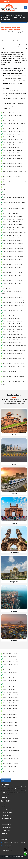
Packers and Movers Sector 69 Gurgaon (12, 150)
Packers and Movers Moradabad (11, 669)
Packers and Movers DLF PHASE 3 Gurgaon (13, 219)
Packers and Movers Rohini (9, 689)
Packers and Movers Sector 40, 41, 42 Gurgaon (14, 300)
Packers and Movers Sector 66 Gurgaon (12, 158)
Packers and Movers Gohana (10, 720)
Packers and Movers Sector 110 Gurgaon (12, 254)
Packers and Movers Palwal (9, 761)
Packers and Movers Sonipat (10, 708)
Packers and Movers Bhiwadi (10, 714)
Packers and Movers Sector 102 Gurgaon (13, 142)
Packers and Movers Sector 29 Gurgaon (12, 163)
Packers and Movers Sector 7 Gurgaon (12, 134)
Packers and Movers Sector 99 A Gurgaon (13, 262)
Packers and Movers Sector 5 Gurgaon (12, 316)
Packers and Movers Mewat (10, 769)
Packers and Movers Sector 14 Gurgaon (12, 235)
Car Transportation (6, 815)
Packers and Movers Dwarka (10, 722)
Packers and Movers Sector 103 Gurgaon (13, 145)
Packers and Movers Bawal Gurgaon (12, 211)
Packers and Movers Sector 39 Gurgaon (12, 353)
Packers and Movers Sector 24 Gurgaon (12, 270)
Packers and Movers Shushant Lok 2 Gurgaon (14, 126)
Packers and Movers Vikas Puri (10, 697)
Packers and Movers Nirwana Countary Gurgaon (15, 232)
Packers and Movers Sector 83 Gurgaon (12, 166)
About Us (4, 807)
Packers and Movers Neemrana (11, 738)
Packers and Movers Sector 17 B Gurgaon (13, 348)
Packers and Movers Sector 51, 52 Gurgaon (13, 302)
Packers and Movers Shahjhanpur (11, 677)
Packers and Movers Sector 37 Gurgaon (12, 321)
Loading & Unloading (6, 827)
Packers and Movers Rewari (10, 725)
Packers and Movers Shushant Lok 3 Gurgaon (14, 129)
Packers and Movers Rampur (10, 672)
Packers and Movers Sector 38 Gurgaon (12, 169)
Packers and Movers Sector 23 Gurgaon (12, 297)
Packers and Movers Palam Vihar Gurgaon (13, 332)
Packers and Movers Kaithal (10, 680)
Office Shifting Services (7, 812)
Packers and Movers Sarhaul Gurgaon (12, 342)
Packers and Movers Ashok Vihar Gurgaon (13, 334)
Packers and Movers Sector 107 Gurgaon (13, 246)
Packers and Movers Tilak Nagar (11, 703)
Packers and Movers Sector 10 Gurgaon (12, 318)
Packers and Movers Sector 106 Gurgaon (13, 243)
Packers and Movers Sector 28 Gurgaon (12, 275)
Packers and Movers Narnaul (10, 728)
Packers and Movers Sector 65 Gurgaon (12, 283)
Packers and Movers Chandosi (10, 758)
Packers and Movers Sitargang (10, 687)
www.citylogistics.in (7, 850)
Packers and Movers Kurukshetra (11, 750)
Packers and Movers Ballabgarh (11, 763)
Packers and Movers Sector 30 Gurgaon (12, 278)
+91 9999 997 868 (7, 845)
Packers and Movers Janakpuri (10, 692)
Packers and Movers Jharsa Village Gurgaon (14, 350)
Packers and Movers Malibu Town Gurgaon (13, 363)
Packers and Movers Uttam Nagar (11, 700)
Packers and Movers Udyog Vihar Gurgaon (13, 131)
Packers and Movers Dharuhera (10, 736)
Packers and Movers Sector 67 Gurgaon (12, 161)
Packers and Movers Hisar (9, 745)
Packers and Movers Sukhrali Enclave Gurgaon (14, 340)
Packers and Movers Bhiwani (10, 717)
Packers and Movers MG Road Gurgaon (12, 118)
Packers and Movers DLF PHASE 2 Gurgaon (13, 216)
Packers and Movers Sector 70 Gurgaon (12, 153)
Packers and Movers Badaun (10, 675)
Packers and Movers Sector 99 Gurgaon (12, 259)
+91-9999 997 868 (7, 1)
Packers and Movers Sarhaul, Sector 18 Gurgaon (14, 345)
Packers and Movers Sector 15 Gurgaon (12, 120)
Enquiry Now (5, 833)
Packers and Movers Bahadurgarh (11, 711)
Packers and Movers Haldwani (10, 664)
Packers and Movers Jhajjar (10, 753)
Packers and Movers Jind (9, 755)
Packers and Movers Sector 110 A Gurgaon (13, 256)
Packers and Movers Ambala (10, 733)
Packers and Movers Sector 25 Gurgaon (12, 272)
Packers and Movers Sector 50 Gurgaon (12, 267)
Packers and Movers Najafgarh (10, 695)
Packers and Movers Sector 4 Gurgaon (12, 137)
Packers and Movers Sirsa (9, 766)
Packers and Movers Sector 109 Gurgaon (13, 251)
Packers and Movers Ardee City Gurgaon (13, 139)
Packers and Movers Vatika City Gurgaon (13, 310)
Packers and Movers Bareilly (10, 659)
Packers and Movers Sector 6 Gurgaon (12, 230)
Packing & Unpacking (6, 830)
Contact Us (4, 836)
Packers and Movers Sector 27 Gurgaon (12, 115)
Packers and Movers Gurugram (10, 771)
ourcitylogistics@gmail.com (9, 847)
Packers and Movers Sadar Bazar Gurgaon (13, 313)
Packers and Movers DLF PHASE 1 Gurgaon (13, 214)
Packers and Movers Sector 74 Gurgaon (12, 155)
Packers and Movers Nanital (10, 667)
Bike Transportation (6, 818)
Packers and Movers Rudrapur (10, 661)
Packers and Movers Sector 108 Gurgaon (13, 248)
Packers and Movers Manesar (10, 656)
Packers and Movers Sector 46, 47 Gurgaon (13, 324)
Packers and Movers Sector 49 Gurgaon (12, 264)
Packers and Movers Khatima (10, 741)
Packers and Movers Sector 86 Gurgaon (12, 240)
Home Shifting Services (7, 809)
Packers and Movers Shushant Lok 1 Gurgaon (14, 123)
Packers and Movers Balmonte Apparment (13, 208)
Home (2, 15)
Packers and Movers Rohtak (10, 653)
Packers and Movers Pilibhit (9, 684)
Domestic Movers (6, 822)
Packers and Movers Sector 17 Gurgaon (12, 326)
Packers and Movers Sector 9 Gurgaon (12, 112)
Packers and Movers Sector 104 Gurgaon (13, 147)
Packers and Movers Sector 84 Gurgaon (12, 238)
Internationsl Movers (6, 824)
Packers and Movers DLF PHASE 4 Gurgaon (13, 222)
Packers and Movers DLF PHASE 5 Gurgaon (13, 224)
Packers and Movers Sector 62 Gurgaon (12, 280)
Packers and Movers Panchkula (10, 730)
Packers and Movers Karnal (9, 747)
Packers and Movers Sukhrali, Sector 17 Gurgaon (14, 337)
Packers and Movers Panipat (10, 705)
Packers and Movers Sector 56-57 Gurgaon (13, 227)
